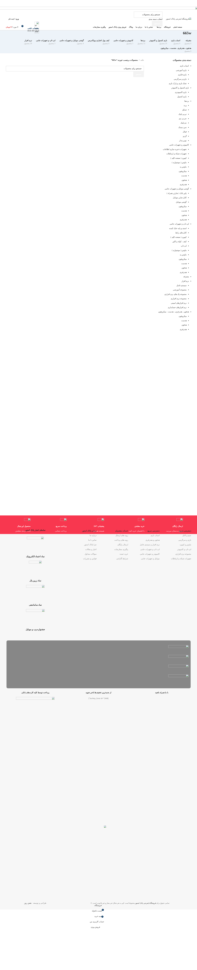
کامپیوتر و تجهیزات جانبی (150, 554)
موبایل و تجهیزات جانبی (150, 559)
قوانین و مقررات (89, 559)
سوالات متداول (90, 554)
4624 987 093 (33, 31)
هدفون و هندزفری (153, 540)
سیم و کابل (186, 535)
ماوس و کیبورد (185, 545)
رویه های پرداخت (121, 540)
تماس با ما (92, 540)
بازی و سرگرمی (184, 540)
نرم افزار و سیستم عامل (150, 545)
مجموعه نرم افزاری (183, 554)
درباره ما (93, 535)
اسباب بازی (155, 535)
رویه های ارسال (121, 535)
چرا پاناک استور (90, 545)
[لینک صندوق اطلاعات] (98, 22)
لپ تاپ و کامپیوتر (184, 549)
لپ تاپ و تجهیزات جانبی (150, 549)
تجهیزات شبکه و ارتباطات (181, 559)
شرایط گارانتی (122, 559)
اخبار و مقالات (90, 549)
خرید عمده (124, 554)
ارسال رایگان (123, 545)
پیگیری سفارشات (121, 549)
